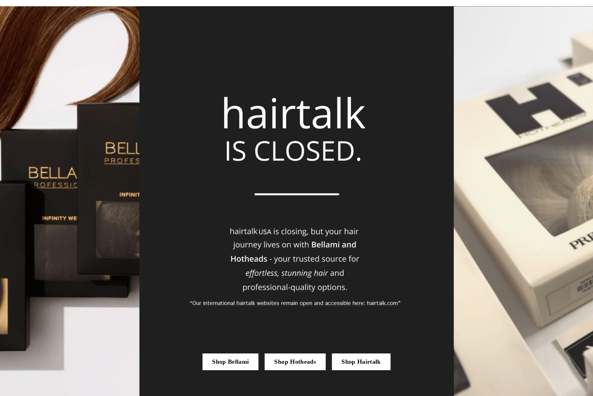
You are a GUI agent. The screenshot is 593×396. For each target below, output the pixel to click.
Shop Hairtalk (361, 361)
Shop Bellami (230, 361)
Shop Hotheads (295, 361)
